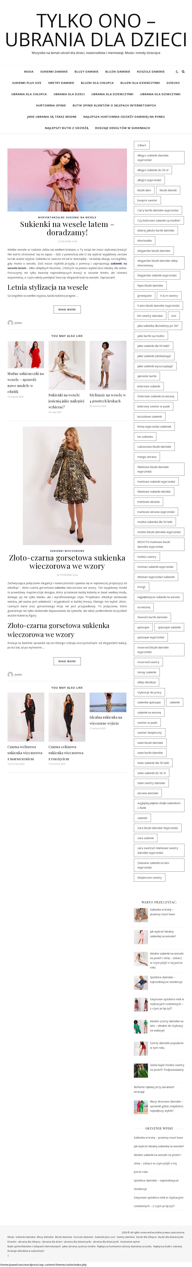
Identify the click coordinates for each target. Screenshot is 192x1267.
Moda (29, 71)
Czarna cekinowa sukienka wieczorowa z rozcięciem (66, 753)
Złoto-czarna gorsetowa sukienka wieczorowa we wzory (67, 561)
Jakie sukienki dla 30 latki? (153, 346)
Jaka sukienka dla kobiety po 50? (157, 326)
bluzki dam (144, 190)
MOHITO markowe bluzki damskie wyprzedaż (153, 544)
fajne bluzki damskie (150, 285)
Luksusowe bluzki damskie (154, 446)
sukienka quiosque (149, 702)
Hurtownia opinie (51, 105)
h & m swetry (169, 295)
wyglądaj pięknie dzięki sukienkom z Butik (159, 805)
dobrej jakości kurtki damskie (155, 230)
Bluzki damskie (117, 71)
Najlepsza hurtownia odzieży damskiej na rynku (124, 116)
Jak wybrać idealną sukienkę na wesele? (159, 1146)
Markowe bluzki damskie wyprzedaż (153, 469)
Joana (18, 323)
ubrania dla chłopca (29, 94)
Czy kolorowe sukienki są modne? (158, 220)
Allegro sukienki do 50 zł (152, 170)
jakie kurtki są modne (150, 336)
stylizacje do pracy (149, 692)
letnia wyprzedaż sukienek (154, 426)
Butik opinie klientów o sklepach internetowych (114, 105)
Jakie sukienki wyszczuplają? (155, 366)
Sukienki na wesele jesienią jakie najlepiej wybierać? (66, 401)
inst (174, 316)
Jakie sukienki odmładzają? (154, 356)
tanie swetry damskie (151, 783)
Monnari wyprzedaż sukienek (156, 577)
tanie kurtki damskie (150, 752)
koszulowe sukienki (149, 416)
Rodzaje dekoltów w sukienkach (122, 128)
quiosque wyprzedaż (150, 637)
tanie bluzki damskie (150, 743)
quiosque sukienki (169, 627)
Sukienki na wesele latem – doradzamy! (67, 228)
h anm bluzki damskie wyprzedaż (158, 305)
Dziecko (173, 83)
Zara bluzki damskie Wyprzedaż (157, 828)
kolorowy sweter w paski (153, 406)
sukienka (60, 587)
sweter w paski (147, 722)
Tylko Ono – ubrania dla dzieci (96, 29)
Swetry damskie (61, 83)
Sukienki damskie (54, 71)
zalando (142, 818)
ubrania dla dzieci (69, 94)
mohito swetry (146, 557)
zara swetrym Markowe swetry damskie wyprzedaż (157, 850)
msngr (141, 587)
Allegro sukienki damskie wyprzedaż (153, 157)
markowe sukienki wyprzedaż (156, 481)
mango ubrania (146, 457)
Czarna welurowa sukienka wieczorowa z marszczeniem (25, 753)
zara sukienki (145, 838)
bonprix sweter (147, 200)
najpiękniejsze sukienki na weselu (158, 597)
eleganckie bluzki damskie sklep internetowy (157, 263)
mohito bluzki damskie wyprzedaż (159, 532)
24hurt (141, 145)
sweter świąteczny (149, 732)
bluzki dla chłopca (97, 83)
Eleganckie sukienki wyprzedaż (157, 275)
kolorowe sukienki (148, 386)
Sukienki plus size (26, 83)
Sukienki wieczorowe (67, 551)
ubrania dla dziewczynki (113, 94)
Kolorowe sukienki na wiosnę (155, 396)
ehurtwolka (144, 240)
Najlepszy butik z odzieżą (66, 128)
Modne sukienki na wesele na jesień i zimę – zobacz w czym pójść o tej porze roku (157, 1163)
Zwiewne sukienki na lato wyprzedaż (153, 865)
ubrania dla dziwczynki (160, 94)
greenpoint (144, 295)
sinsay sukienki (146, 672)
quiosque (143, 627)
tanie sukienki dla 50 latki (153, 763)
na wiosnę (143, 607)
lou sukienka (145, 436)
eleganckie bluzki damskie (153, 250)
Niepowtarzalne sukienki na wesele (67, 217)
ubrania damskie (147, 793)
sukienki (116, 263)
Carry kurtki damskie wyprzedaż (157, 210)
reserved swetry (148, 662)
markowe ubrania (148, 501)
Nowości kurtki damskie (152, 617)
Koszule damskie (151, 71)
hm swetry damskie (150, 316)
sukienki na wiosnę (149, 712)
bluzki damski (168, 190)
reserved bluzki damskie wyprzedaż (153, 649)
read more (67, 309)
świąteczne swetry (149, 877)
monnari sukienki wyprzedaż (155, 567)
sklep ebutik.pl (146, 682)
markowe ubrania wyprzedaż (156, 512)
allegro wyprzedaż (149, 180)
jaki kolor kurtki (146, 376)
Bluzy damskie (87, 71)
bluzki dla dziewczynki (140, 83)
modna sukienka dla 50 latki (154, 522)
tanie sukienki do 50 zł (151, 773)
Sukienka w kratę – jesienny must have (158, 1137)
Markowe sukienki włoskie (154, 491)
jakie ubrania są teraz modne (52, 116)
